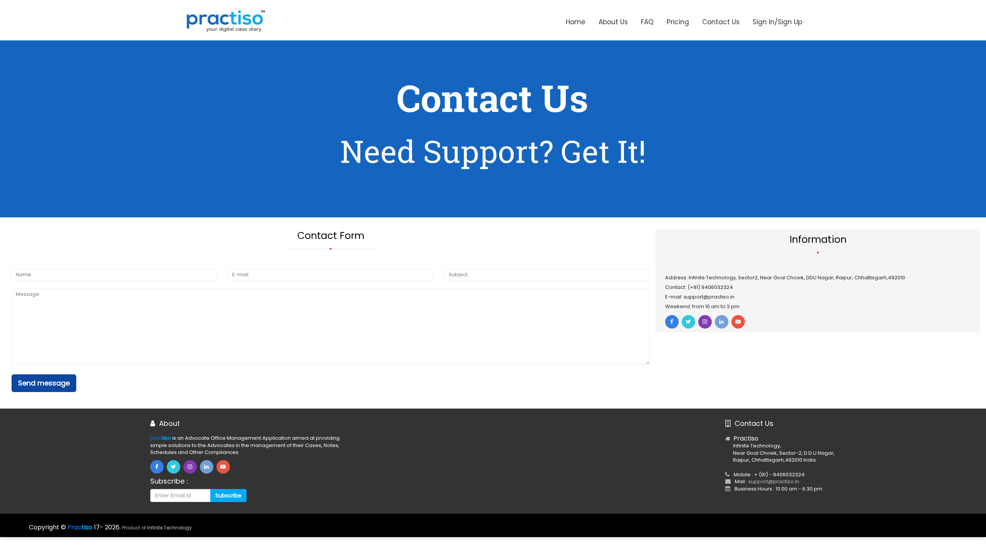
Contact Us (721, 22)
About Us (613, 22)
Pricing (678, 22)
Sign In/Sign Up (777, 22)
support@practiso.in (773, 481)
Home (575, 22)
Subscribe (228, 495)
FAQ (647, 22)
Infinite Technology (169, 527)
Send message (44, 383)
